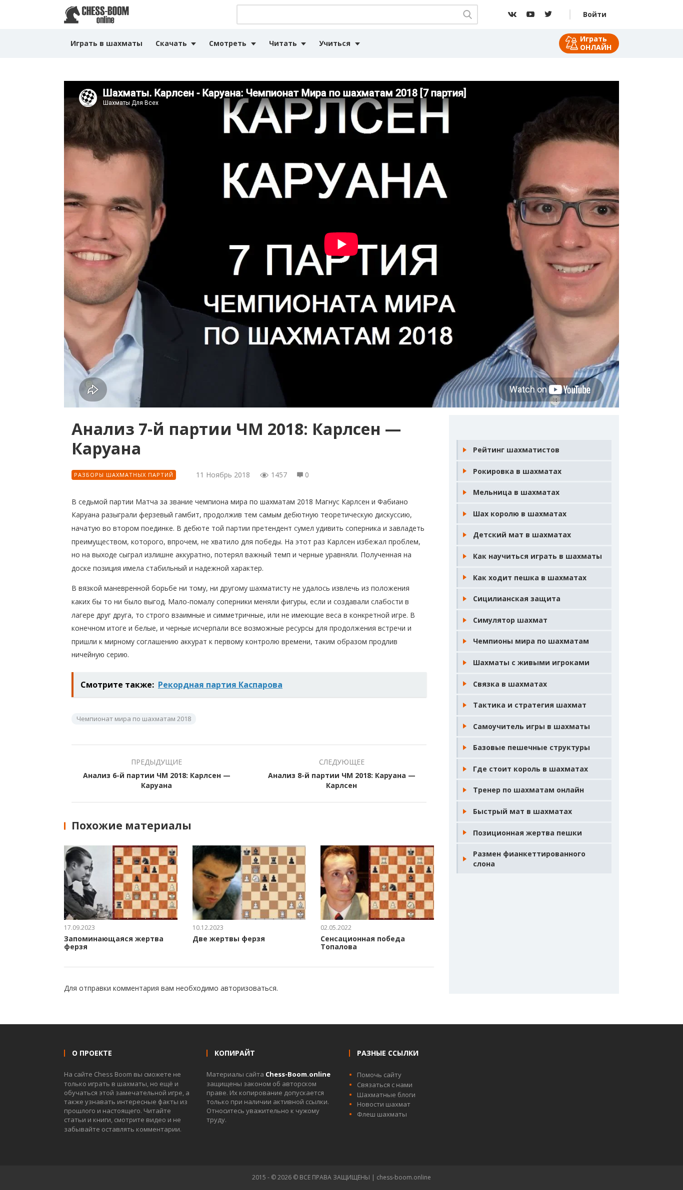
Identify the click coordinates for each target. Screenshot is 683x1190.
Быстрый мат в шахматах (522, 811)
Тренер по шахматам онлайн (528, 789)
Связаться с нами (384, 1084)
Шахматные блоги (386, 1094)
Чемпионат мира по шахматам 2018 (133, 718)
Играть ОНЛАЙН (596, 43)
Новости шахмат (383, 1104)
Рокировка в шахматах (517, 471)
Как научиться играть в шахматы (537, 556)
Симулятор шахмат (510, 620)
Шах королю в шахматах (519, 513)
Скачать (171, 43)
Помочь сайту (379, 1074)
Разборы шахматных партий (124, 474)
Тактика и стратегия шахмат (529, 705)
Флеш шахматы (382, 1114)
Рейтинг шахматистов (516, 449)
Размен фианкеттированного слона (529, 858)
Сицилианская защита (516, 598)
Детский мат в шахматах (522, 534)
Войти (594, 14)
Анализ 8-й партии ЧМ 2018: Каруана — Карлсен (342, 780)
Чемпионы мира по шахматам (531, 641)
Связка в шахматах (510, 684)
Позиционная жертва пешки (527, 832)
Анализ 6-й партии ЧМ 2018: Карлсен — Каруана (156, 780)
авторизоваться (248, 988)
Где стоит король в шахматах (530, 769)
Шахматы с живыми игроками (531, 662)
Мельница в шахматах (516, 492)
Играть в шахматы (106, 43)
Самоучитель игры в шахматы (531, 726)
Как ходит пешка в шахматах (529, 577)
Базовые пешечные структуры (531, 747)
